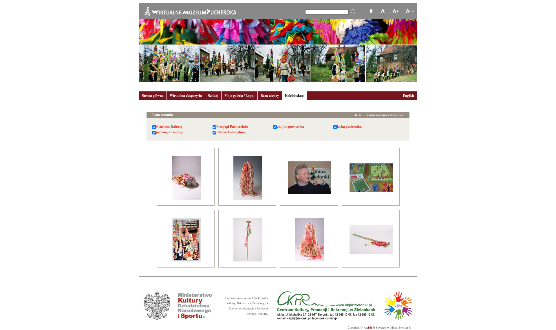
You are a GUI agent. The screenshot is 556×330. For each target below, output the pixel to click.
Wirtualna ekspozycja (186, 95)
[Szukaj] (353, 11)
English (408, 95)
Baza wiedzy (270, 95)
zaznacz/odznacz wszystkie (385, 115)
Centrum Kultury (169, 126)
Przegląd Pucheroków (232, 126)
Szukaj (213, 95)
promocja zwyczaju (170, 132)
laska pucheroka (349, 126)
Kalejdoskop (294, 95)
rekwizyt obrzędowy (231, 132)
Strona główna (153, 95)
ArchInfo (369, 327)
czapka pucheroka (290, 126)
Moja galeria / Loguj (239, 95)
